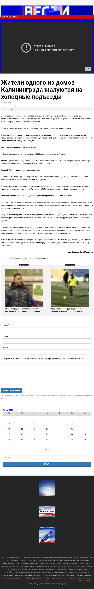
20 (47, 434)
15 (72, 429)
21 (60, 434)
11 (22, 429)
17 (9, 434)
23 (85, 434)
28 (60, 439)
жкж (19, 259)
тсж (44, 259)
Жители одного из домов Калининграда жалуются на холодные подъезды (41, 89)
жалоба (7, 259)
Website (6, 347)
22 (72, 434)
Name (6, 325)
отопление (32, 259)
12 (34, 429)
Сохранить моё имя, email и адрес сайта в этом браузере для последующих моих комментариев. (44, 359)
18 (22, 434)
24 (9, 439)
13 (47, 429)
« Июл (46, 449)
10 (9, 429)
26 (34, 439)
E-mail (6, 336)
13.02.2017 (7, 102)
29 (72, 439)
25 (22, 439)
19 (34, 434)
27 (47, 439)
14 (60, 429)
